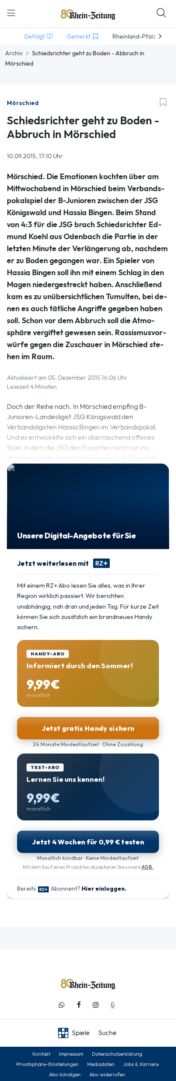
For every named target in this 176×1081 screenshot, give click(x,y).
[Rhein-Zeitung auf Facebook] (78, 1004)
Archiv (14, 53)
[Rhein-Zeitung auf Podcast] (113, 1004)
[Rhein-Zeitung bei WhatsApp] (61, 1004)
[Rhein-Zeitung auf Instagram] (95, 1004)
